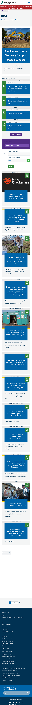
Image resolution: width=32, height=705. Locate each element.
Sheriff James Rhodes (7, 677)
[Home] (9, 2)
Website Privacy (5, 645)
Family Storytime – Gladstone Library (15, 115)
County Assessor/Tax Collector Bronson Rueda (13, 668)
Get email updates (16, 699)
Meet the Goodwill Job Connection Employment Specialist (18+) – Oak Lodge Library (17, 89)
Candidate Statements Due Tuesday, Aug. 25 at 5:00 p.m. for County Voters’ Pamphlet (16, 218)
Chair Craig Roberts (6, 654)
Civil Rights (4, 636)
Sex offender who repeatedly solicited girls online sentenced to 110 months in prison (16, 532)
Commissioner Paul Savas (8, 659)
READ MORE (19, 8)
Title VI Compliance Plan (7, 643)
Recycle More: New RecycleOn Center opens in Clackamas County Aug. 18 (16, 334)
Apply (10, 166)
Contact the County (6, 624)
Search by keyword (13, 151)
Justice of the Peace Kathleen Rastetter (11, 675)
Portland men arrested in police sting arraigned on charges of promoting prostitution (16, 465)
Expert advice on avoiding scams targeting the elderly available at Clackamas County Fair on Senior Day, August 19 (16, 291)
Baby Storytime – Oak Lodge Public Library (17, 102)
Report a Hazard (5, 627)
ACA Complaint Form (7, 638)
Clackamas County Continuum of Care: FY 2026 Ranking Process (16, 436)
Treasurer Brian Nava (7, 680)
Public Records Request (7, 631)
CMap (3, 622)
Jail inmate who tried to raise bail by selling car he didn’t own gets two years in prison (16, 363)
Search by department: (14, 157)
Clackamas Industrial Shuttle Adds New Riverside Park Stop (16, 196)
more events (16, 134)
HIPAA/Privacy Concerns (8, 634)
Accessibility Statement (7, 641)
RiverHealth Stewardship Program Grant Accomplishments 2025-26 (16, 260)
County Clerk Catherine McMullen (9, 670)
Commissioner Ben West (8, 663)
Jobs (3, 615)
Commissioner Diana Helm (8, 656)
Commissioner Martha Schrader (9, 661)
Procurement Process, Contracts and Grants (12, 617)
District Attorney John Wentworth (10, 673)
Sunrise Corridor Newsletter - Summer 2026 (16, 505)
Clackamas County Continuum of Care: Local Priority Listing (16, 413)
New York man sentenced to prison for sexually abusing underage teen (16, 386)
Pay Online (4, 620)
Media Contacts (5, 648)
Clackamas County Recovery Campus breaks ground (16, 55)
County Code (5, 629)
